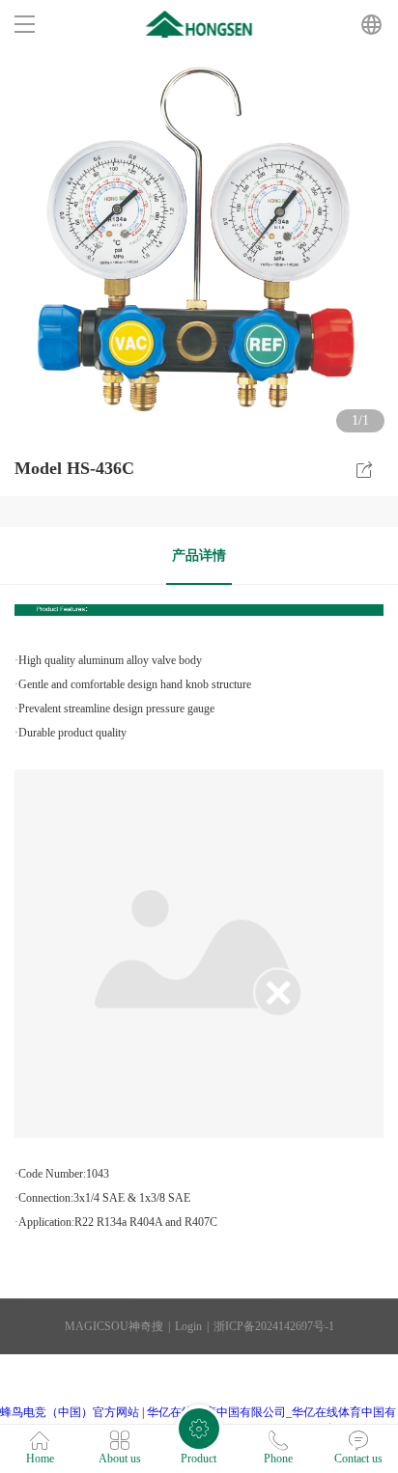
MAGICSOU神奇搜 (114, 1326)
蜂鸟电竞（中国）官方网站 (69, 1412)
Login (188, 1326)
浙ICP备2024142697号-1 (273, 1326)
